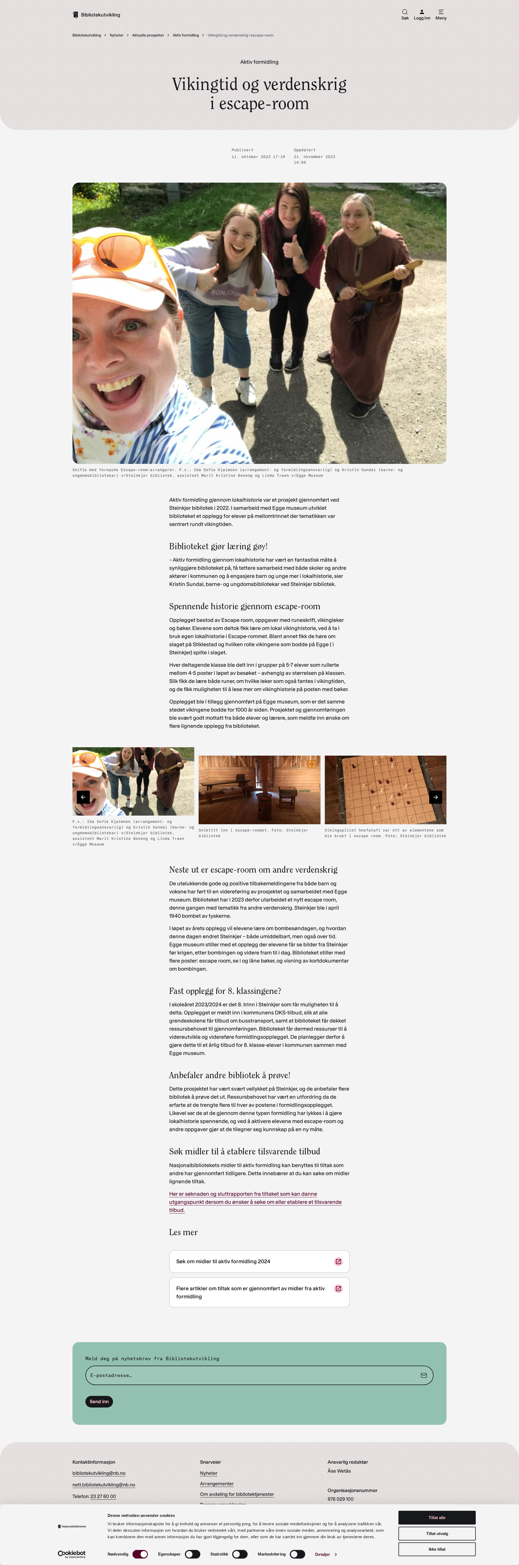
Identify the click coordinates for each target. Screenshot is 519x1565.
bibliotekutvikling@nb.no (98, 1473)
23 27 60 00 (103, 1496)
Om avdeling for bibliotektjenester (237, 1494)
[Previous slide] (83, 797)
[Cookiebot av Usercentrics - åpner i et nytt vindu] (71, 1554)
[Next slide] (435, 797)
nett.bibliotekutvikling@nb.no (103, 1485)
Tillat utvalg (437, 1533)
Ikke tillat (437, 1549)
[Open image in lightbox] (185, 756)
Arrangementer (217, 1484)
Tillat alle (437, 1517)
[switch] (192, 1554)
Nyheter (209, 1473)
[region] (259, 797)
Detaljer (322, 1554)
